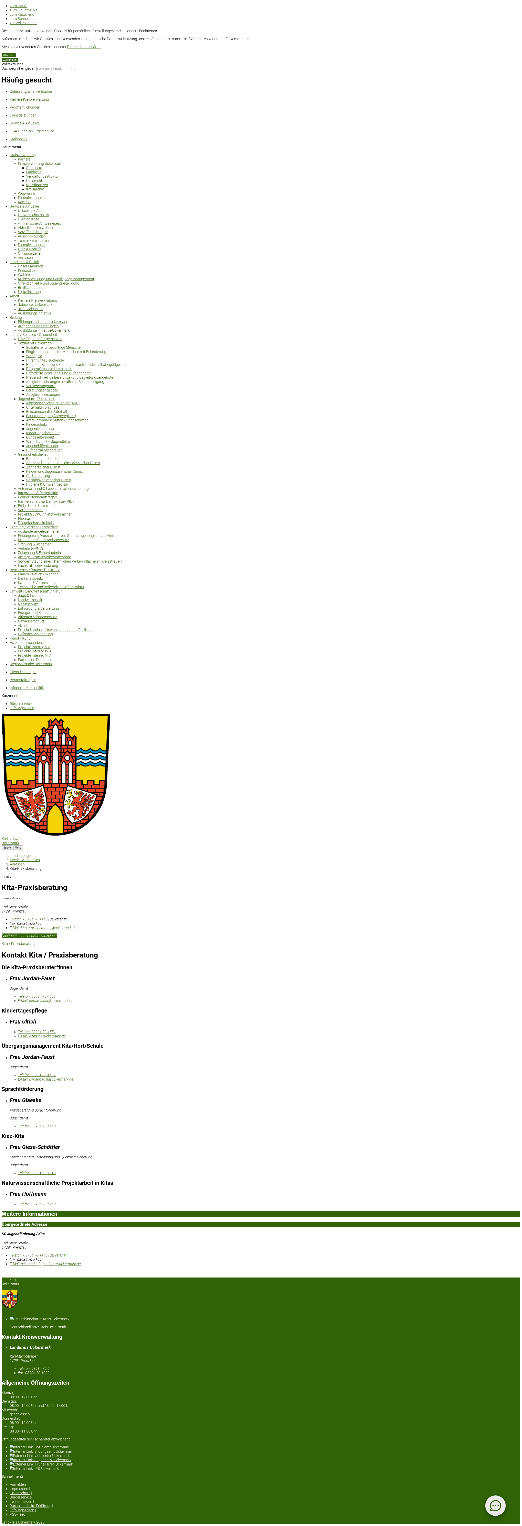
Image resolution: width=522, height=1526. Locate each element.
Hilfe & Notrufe (29, 249)
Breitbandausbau (31, 287)
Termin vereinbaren (33, 240)
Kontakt (24, 202)
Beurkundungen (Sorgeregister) (51, 416)
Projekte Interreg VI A (34, 655)
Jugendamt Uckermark (36, 399)
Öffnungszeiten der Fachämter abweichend (36, 1439)
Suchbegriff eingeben (18, 68)
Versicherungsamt (40, 386)
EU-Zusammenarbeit (26, 642)
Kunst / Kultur (21, 638)
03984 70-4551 (37, 1032)
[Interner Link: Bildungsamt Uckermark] (265, 1451)
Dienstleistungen (31, 198)
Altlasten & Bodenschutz (37, 617)
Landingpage (20, 855)
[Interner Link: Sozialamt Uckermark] (265, 1447)
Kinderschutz (36, 424)
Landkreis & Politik (24, 262)
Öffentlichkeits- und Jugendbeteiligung (48, 283)
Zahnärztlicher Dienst (43, 467)
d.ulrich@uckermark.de (42, 1036)
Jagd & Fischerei (31, 595)
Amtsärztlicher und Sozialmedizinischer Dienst (63, 463)
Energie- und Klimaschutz (38, 612)
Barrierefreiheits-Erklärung (30, 1506)
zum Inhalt (18, 6)
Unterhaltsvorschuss (42, 407)
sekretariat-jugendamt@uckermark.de (45, 1264)
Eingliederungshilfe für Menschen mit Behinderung (66, 352)
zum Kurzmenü (22, 14)
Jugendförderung (40, 429)
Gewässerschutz (31, 621)
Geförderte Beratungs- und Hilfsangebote (59, 373)
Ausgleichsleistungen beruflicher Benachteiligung (65, 381)
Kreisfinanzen (37, 185)
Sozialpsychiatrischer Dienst (48, 480)
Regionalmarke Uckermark (31, 664)
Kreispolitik (26, 270)
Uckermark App (30, 210)
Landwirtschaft (30, 600)
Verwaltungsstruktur (42, 176)
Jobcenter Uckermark (35, 304)
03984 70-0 (34, 1368)
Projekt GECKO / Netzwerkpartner (45, 514)
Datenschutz (20, 1493)
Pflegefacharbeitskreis (36, 523)
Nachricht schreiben (17, 935)
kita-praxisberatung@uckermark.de (43, 928)
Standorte (34, 168)
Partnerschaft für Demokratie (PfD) (46, 501)
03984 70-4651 (37, 996)
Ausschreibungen (32, 236)
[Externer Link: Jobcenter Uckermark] (265, 1455)
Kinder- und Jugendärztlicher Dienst (54, 471)
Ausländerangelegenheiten (39, 531)
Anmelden (18, 1484)
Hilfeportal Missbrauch (44, 450)
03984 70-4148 (37, 1204)
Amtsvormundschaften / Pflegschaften (57, 420)
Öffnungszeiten (30, 253)
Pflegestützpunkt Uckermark (49, 369)
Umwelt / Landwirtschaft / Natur (36, 591)
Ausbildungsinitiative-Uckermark (44, 330)
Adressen (25, 257)
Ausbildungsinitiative (34, 313)
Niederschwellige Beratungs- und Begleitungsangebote (69, 377)
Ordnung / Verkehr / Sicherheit (34, 527)
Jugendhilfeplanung (42, 446)
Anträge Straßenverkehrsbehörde (44, 557)
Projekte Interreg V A (34, 647)
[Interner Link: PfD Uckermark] (265, 1468)
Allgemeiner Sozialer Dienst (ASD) (53, 403)
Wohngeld (34, 356)
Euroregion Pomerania (36, 659)
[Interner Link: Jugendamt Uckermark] (265, 1460)
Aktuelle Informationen (36, 227)
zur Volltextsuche (23, 23)
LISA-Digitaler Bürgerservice (40, 339)
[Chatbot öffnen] (495, 1505)
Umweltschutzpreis (33, 215)
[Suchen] (74, 69)
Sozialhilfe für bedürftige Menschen (54, 347)
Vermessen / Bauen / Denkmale (35, 570)
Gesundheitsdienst (33, 454)
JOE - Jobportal (30, 309)
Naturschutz (28, 604)
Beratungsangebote (42, 390)
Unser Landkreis (31, 266)
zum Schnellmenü (24, 18)
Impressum (19, 1488)
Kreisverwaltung (23, 155)
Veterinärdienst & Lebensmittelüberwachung (53, 488)
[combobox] (54, 69)
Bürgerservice (21, 703)
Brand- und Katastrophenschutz (43, 540)
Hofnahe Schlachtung (35, 634)
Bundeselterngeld (40, 437)
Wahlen (24, 275)
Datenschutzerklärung (85, 47)
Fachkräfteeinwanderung (38, 565)
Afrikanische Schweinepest (39, 223)
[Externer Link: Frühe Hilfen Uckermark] (265, 1464)
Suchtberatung (38, 476)
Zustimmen (10, 59)
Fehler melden (21, 1501)
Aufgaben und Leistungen (38, 326)
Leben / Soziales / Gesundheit (33, 334)
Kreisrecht (34, 180)
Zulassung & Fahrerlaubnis (39, 553)
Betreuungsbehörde (42, 458)
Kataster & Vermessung (37, 582)
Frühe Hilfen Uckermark (37, 506)
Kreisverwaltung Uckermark (40, 163)
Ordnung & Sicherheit (35, 544)
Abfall (22, 625)
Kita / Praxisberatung (18, 943)
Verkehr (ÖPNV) (30, 548)
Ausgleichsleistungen (43, 394)
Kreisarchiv (35, 189)
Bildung (16, 317)
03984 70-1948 (37, 1173)
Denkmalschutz (30, 578)
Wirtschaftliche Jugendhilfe (48, 441)
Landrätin (33, 172)
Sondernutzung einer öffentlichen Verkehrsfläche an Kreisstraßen (70, 561)
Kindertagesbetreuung (44, 433)
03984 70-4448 (37, 1126)
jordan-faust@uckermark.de (45, 1000)
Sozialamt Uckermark (35, 343)
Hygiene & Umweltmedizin (47, 484)
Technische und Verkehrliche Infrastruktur (51, 587)
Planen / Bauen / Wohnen (38, 574)
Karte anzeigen (45, 935)
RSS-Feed (17, 1514)
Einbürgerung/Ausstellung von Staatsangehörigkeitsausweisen (68, 535)
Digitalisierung (29, 292)
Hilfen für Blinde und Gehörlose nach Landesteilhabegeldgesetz (76, 364)
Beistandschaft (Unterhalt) (47, 411)
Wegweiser (26, 193)
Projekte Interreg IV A (34, 651)
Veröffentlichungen (33, 232)
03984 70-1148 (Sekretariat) (39, 1255)
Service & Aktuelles (25, 206)
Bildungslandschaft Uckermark (42, 322)
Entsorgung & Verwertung (38, 608)
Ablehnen (8, 55)
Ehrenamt (26, 518)
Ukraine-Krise (28, 219)
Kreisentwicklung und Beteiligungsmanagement (56, 279)
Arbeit (14, 296)
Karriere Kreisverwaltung (37, 300)
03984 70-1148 (29, 919)
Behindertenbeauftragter (37, 497)
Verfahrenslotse (30, 510)
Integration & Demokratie (38, 493)
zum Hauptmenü (23, 10)
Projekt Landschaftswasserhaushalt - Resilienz (55, 630)
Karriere (24, 159)
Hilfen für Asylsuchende (45, 360)
